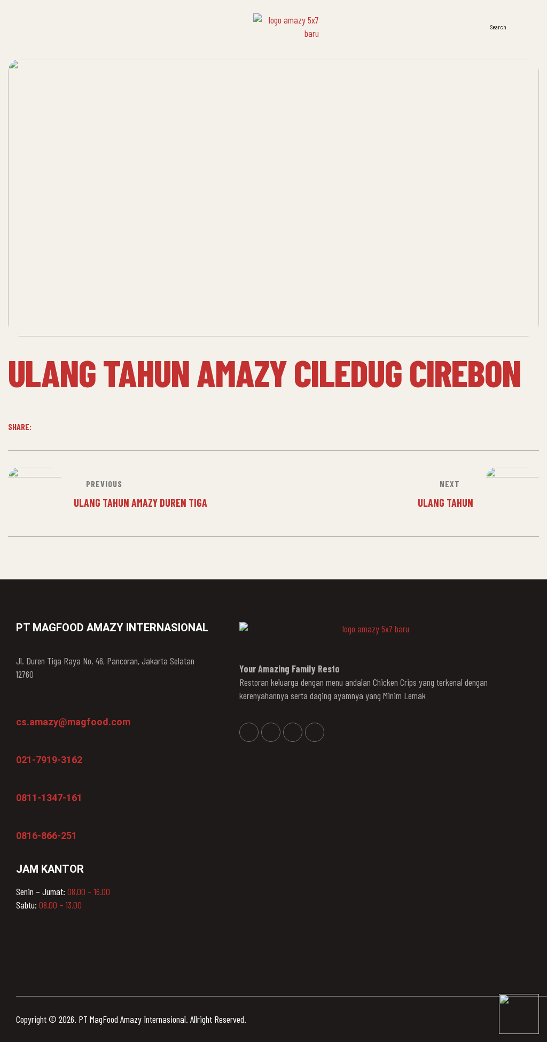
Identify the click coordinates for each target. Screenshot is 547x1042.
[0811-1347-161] (21, 782)
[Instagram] (270, 732)
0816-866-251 (46, 835)
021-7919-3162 (49, 759)
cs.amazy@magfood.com (73, 721)
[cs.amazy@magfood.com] (21, 706)
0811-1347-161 (49, 797)
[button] (525, 25)
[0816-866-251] (21, 820)
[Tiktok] (314, 732)
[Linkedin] (292, 732)
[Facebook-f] (249, 732)
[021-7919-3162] (21, 744)
